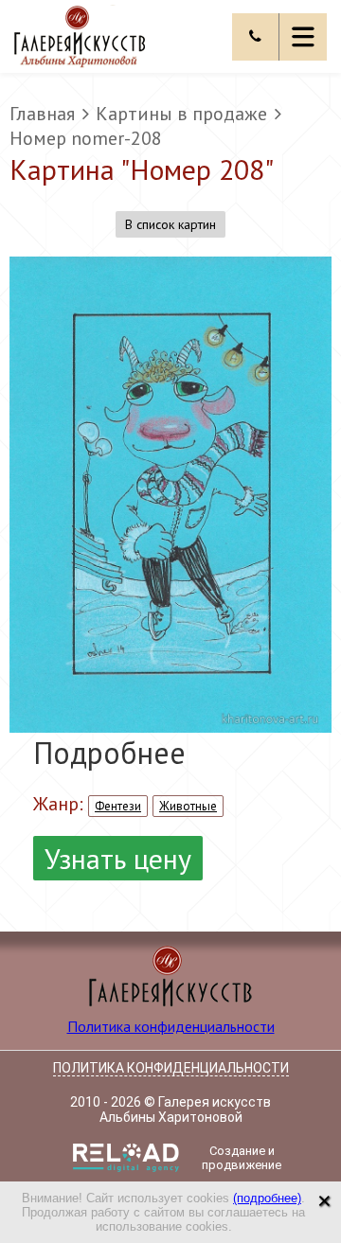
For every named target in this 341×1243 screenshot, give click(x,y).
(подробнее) (267, 1198)
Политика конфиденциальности (171, 1026)
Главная (42, 113)
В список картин (170, 224)
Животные (188, 806)
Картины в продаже (181, 113)
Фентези (118, 806)
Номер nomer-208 (85, 138)
